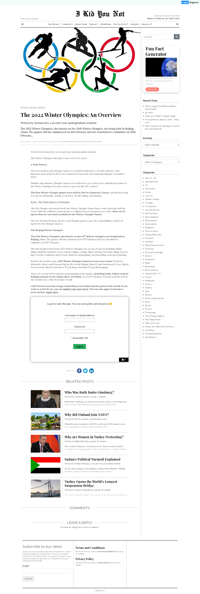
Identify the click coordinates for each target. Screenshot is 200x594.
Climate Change (152, 199)
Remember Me (80, 338)
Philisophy (150, 280)
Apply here (52, 292)
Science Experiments (154, 298)
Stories (148, 309)
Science (148, 295)
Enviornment (151, 220)
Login (185, 2)
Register (194, 2)
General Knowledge (154, 252)
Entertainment (151, 217)
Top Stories (53, 24)
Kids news (65, 141)
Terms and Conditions (106, 551)
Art (146, 185)
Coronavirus (150, 206)
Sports (25, 108)
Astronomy (150, 188)
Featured (149, 238)
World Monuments (153, 333)
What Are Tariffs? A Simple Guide (160, 116)
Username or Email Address (79, 315)
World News (37, 108)
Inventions (150, 259)
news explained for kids (76, 141)
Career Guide (81, 24)
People (148, 277)
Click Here (174, 18)
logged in (76, 527)
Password (79, 326)
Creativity (66, 24)
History (148, 256)
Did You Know (120, 24)
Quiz (147, 291)
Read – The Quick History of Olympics (50, 202)
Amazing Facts (151, 181)
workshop (149, 330)
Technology (150, 312)
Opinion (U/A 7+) (153, 273)
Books (148, 192)
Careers (148, 195)
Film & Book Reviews (154, 245)
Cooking (149, 203)
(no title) (149, 112)
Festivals (149, 241)
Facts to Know (151, 231)
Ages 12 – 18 (150, 178)
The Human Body (153, 319)
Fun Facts (149, 249)
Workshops (105, 24)
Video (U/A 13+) (152, 323)
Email (26, 566)
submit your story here (75, 289)
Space (147, 302)
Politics (148, 287)
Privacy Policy (103, 563)
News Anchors (151, 270)
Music (147, 263)
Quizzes (134, 24)
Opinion (93, 24)
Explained (149, 227)
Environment (151, 224)
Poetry (148, 284)
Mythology (150, 266)
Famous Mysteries (153, 234)
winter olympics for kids (93, 141)
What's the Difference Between (159, 326)
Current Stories (152, 210)
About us (146, 24)
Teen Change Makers (154, 316)
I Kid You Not (100, 13)
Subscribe (28, 579)
